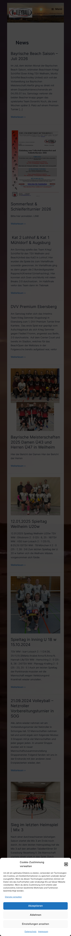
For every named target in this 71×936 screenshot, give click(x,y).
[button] (66, 864)
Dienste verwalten (13, 897)
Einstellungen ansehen (35, 923)
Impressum (43, 931)
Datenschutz (30, 931)
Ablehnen (35, 914)
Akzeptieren (35, 905)
